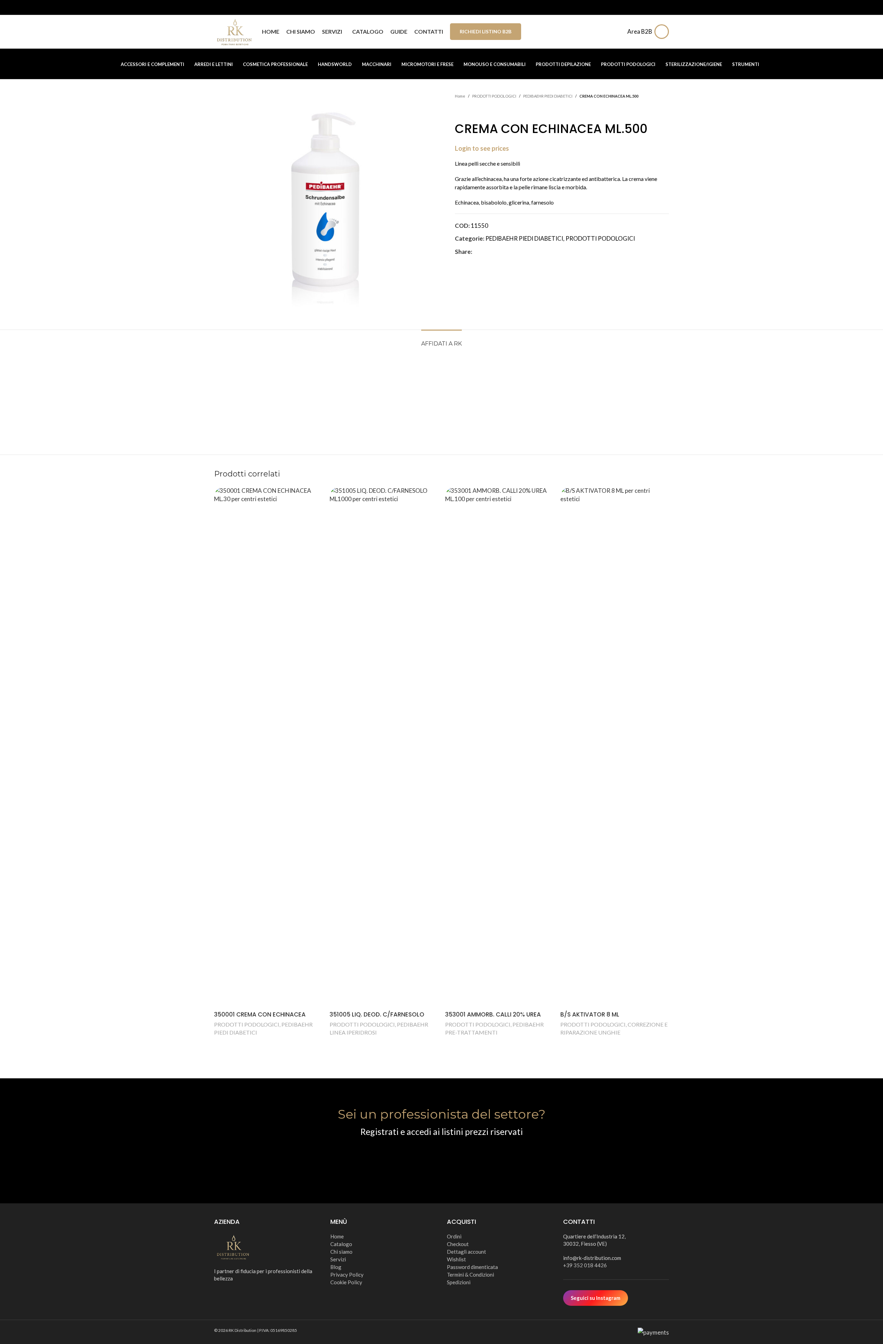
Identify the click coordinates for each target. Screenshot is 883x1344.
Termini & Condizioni (470, 1274)
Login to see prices (482, 148)
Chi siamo (341, 1251)
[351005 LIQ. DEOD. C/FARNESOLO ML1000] (384, 747)
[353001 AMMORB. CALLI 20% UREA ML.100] (499, 747)
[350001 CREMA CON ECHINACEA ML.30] (268, 747)
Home (460, 96)
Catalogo (341, 1244)
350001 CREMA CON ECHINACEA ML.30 (260, 1018)
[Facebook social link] (476, 251)
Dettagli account (466, 1251)
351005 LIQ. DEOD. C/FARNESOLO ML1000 (377, 1018)
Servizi (338, 1259)
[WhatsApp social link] (510, 251)
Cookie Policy (346, 1282)
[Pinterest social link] (493, 251)
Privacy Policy (347, 1274)
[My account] (663, 32)
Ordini (454, 1236)
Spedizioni (458, 1282)
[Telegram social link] (518, 251)
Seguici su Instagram (595, 1298)
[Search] (617, 32)
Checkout (458, 1244)
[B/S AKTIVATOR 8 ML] (614, 747)
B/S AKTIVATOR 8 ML (589, 1014)
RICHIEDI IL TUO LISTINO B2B (441, 1158)
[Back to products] (467, 110)
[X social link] (485, 251)
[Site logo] (234, 30)
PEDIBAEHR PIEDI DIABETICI (547, 96)
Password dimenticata (472, 1267)
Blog (335, 1267)
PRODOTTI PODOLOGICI (494, 96)
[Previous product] (459, 110)
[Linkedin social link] (501, 251)
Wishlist (456, 1259)
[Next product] (476, 110)
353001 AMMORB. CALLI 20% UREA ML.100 (493, 1018)
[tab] (441, 340)
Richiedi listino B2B (485, 31)
